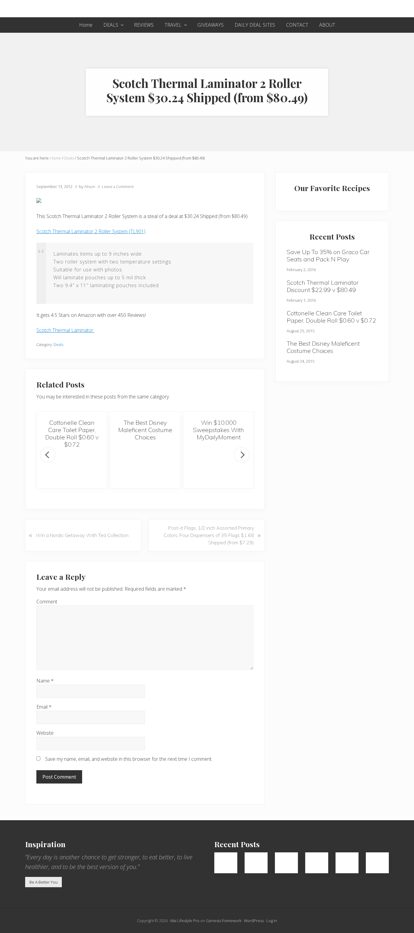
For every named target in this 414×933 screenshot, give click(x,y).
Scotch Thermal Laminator (65, 330)
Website (45, 733)
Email (44, 706)
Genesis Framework (223, 920)
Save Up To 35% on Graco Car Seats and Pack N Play (328, 255)
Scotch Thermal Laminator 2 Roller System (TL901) (90, 231)
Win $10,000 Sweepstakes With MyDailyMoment (218, 430)
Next (242, 455)
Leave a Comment (118, 186)
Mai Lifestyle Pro (184, 920)
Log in (271, 920)
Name (45, 680)
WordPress (254, 920)
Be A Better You (43, 882)
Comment (46, 601)
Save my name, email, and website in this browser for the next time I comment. (128, 759)
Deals (58, 344)
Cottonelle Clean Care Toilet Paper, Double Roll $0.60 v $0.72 (71, 433)
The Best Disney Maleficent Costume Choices (145, 430)
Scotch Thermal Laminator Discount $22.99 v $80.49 (323, 286)
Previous (48, 455)
